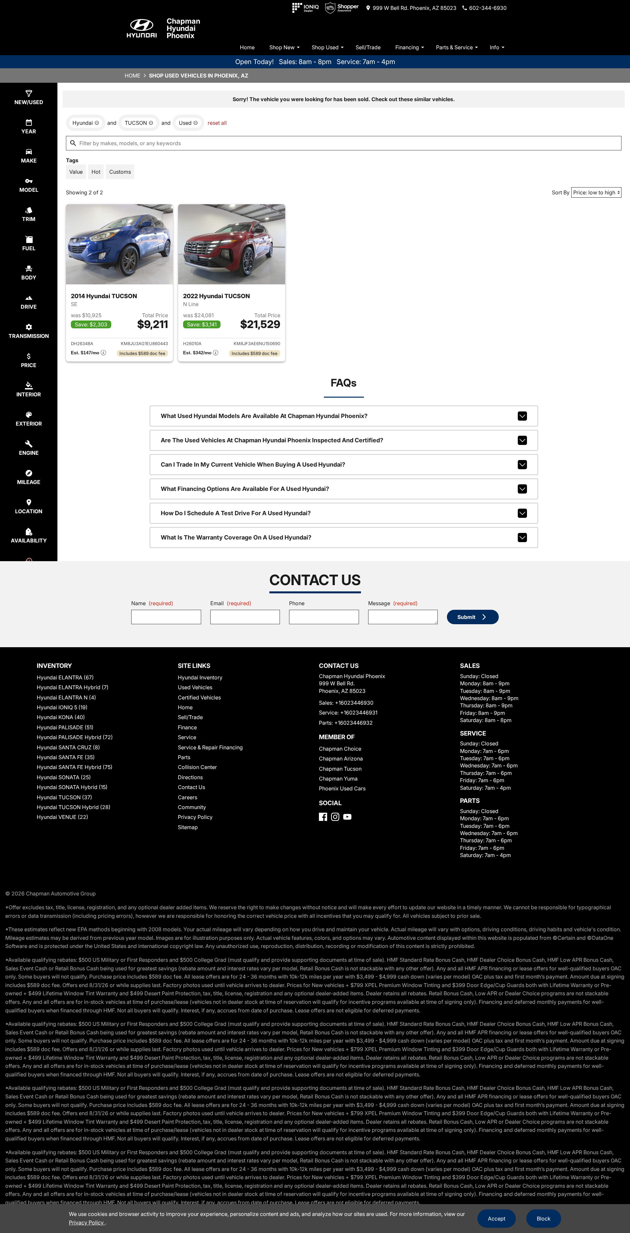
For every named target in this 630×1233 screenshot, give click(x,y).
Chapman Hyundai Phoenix (183, 28)
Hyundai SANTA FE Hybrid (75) (75, 767)
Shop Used (325, 47)
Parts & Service (454, 47)
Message (393, 603)
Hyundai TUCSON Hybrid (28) (74, 807)
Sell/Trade (368, 47)
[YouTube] (347, 816)
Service (187, 737)
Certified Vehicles (199, 697)
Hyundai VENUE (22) (62, 817)
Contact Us (191, 787)
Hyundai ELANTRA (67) (65, 677)
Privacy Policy (195, 817)
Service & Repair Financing (210, 747)
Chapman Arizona (341, 758)
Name (152, 603)
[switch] (76, 172)
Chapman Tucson (340, 768)
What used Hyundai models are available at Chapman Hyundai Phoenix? (264, 415)
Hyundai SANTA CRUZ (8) (68, 747)
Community (192, 807)
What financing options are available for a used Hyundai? (245, 488)
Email (230, 603)
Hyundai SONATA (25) (64, 777)
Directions (190, 777)
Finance (187, 727)
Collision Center (197, 767)
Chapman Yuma (338, 778)
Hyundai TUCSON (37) (64, 797)
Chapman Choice (340, 748)
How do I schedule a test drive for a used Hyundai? (236, 513)
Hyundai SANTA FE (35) (66, 757)
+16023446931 (358, 712)
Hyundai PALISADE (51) (65, 727)
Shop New (282, 47)
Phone (296, 603)
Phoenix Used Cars (342, 788)
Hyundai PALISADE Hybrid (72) (75, 737)
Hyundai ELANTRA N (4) (66, 697)
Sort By (561, 192)
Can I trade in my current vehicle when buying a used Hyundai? (253, 464)
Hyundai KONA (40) (61, 717)
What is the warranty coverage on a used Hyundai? (236, 537)
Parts (184, 757)
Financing (407, 47)
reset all (217, 123)
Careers (187, 797)
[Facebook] (323, 816)
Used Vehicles (195, 687)
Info (494, 47)
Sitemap (188, 827)
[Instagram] (335, 816)
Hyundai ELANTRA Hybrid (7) (73, 687)
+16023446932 (353, 722)
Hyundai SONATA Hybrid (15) (72, 787)
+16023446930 (354, 702)
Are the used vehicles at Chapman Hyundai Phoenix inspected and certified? (272, 440)
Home (247, 47)
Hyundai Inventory (200, 677)
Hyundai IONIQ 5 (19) (62, 707)
